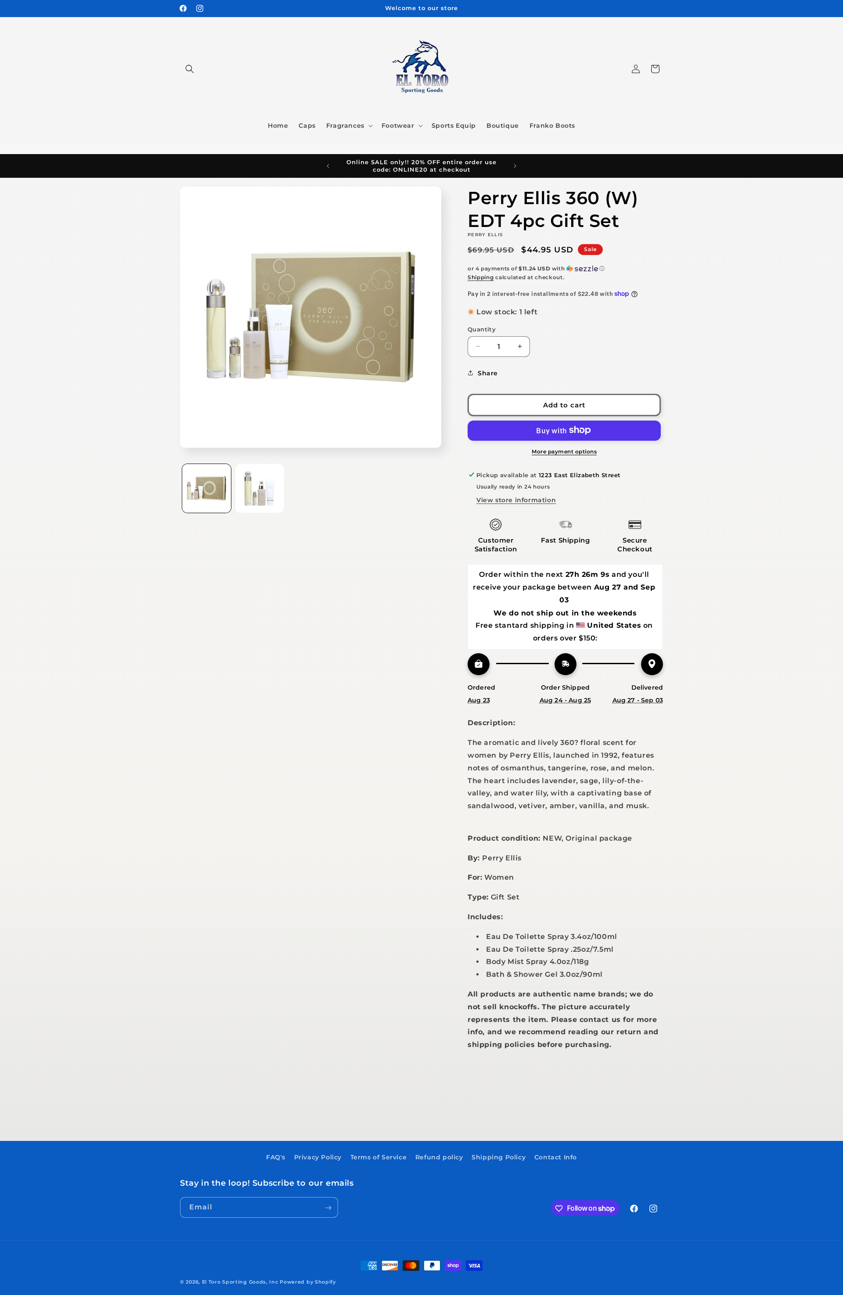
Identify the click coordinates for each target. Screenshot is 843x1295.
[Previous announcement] (328, 166)
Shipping (481, 277)
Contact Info (555, 1157)
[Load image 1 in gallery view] (206, 488)
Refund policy (439, 1157)
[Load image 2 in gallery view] (259, 488)
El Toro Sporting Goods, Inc (240, 1282)
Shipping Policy (499, 1157)
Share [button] (488, 373)
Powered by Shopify (308, 1282)
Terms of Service (378, 1157)
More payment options (564, 451)
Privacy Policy (318, 1157)
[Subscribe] (328, 1208)
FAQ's (275, 1157)
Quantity (482, 328)
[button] (189, 69)
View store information (516, 500)
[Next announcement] (515, 166)
